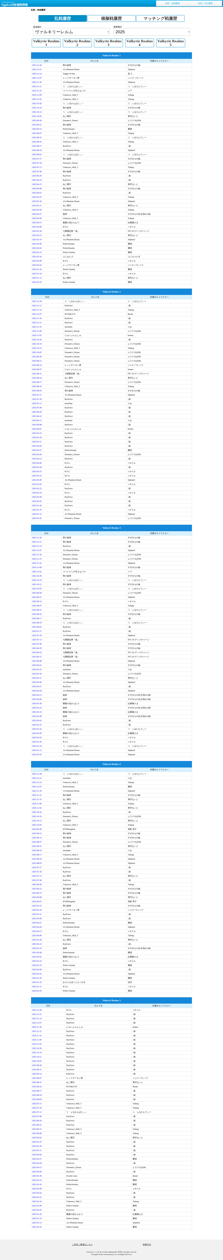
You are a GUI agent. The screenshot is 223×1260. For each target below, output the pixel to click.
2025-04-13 (37, 222)
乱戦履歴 (62, 18)
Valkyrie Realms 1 (46, 43)
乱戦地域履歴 (172, 3)
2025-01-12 (37, 278)
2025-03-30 (37, 231)
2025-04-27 (37, 214)
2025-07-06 (37, 171)
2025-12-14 (37, 74)
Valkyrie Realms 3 (108, 43)
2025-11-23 (37, 86)
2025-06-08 (37, 188)
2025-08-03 (37, 154)
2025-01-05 (37, 282)
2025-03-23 (37, 235)
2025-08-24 (37, 142)
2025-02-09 (37, 261)
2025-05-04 (37, 210)
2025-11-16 (37, 91)
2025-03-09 (37, 244)
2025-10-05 (37, 116)
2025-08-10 (37, 150)
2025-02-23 (37, 252)
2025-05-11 (37, 205)
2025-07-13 (37, 167)
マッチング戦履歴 (160, 18)
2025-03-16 (37, 239)
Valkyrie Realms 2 (77, 43)
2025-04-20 (37, 218)
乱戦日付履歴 (205, 3)
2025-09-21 (37, 125)
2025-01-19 (37, 273)
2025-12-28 (37, 65)
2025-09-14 (37, 129)
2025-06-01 (37, 193)
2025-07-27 (37, 159)
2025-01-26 (37, 269)
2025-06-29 (37, 176)
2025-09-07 (37, 133)
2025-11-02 (37, 99)
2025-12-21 (37, 69)
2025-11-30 (37, 82)
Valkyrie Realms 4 (139, 43)
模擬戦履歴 (111, 18)
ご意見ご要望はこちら (82, 1245)
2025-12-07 (37, 78)
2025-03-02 (37, 248)
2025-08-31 (37, 137)
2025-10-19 (37, 108)
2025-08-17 (37, 146)
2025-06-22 (37, 180)
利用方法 (147, 1245)
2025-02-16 (37, 256)
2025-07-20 (37, 163)
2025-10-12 (37, 112)
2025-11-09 (37, 95)
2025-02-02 (37, 265)
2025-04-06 (37, 227)
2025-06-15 (37, 184)
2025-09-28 (37, 120)
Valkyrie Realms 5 (170, 43)
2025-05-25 (37, 197)
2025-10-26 (37, 103)
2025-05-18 (37, 201)
